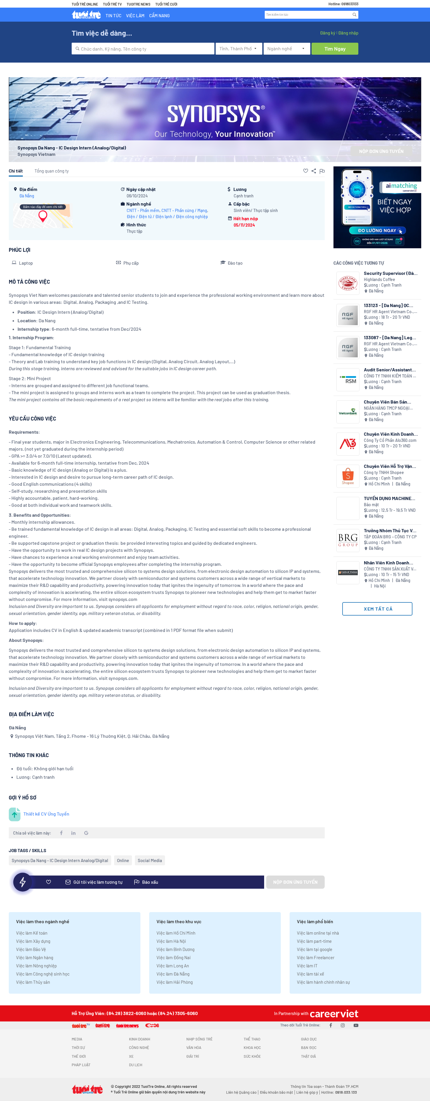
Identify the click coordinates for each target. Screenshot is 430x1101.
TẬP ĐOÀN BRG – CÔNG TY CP (390, 536)
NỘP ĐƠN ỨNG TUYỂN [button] (381, 151)
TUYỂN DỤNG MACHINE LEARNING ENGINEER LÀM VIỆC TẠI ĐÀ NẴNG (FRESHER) (391, 498)
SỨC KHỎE (252, 1056)
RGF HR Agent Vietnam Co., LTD (389, 312)
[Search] (354, 15)
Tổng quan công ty (52, 170)
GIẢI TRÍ (192, 1056)
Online (123, 860)
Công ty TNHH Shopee (384, 472)
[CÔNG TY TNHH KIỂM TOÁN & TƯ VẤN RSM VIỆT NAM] (348, 379)
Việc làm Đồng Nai (173, 957)
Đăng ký (327, 32)
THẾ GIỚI (79, 1056)
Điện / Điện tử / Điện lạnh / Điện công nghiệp (167, 216)
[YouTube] (356, 1025)
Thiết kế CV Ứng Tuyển (46, 813)
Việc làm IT (307, 965)
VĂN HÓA (193, 1047)
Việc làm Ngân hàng (34, 957)
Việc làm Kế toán (31, 932)
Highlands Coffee (379, 279)
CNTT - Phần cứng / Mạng (184, 210)
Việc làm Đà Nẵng (173, 973)
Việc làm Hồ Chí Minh (175, 932)
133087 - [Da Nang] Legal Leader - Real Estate (390, 337)
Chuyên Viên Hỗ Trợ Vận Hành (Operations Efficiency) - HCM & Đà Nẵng (388, 466)
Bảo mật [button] (371, 504)
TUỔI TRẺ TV (112, 4)
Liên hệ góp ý (307, 1092)
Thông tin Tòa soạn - (307, 1086)
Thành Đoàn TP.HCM (341, 1086)
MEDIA (77, 1039)
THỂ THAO (252, 1039)
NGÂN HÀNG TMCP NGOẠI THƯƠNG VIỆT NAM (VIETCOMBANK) (387, 408)
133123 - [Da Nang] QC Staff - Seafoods (386, 305)
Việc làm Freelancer (315, 957)
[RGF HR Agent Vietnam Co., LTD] (348, 315)
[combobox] (143, 48)
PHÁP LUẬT (81, 1064)
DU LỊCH (135, 1064)
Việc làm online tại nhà (318, 932)
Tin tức (113, 15)
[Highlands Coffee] (348, 283)
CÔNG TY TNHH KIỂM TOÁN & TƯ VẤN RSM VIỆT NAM (389, 376)
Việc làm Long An (172, 965)
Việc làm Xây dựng (33, 941)
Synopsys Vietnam (36, 154)
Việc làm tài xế (310, 973)
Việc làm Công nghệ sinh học (43, 973)
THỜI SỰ (78, 1047)
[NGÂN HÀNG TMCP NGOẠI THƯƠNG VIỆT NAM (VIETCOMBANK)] (348, 412)
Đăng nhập (348, 32)
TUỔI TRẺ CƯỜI (166, 4)
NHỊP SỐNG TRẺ (199, 1039)
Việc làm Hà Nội (171, 941)
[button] (305, 170)
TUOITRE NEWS (138, 4)
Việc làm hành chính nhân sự (323, 982)
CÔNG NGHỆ (139, 1047)
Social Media (150, 860)
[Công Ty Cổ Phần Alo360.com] (348, 444)
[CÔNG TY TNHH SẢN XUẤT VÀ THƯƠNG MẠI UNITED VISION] (348, 572)
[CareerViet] (333, 1013)
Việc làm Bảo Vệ (31, 949)
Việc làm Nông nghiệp (36, 965)
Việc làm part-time (314, 941)
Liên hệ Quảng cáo (241, 1092)
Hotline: (339, 1092)
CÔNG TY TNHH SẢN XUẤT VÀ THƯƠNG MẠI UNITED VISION (390, 569)
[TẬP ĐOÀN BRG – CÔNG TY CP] (348, 540)
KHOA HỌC (252, 1047)
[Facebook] (330, 1025)
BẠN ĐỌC (309, 1047)
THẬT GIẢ (308, 1056)
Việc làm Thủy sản (33, 982)
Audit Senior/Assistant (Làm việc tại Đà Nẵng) (388, 369)
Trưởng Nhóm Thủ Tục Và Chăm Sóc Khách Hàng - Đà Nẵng (389, 530)
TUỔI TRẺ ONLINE (85, 4)
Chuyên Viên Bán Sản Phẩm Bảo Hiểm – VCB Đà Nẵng (389, 401)
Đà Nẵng (26, 195)
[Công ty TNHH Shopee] (348, 476)
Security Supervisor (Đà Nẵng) (389, 273)
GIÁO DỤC (309, 1039)
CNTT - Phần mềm (143, 210)
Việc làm (135, 15)
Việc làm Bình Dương (175, 949)
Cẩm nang (159, 15)
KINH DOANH (139, 1039)
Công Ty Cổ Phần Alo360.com (390, 440)
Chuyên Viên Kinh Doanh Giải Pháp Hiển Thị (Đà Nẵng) (389, 434)
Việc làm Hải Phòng (174, 982)
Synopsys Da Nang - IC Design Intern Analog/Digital (60, 860)
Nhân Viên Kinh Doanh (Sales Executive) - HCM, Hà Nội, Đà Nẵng (389, 562)
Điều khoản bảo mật (276, 1092)
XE (131, 1056)
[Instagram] (343, 1025)
